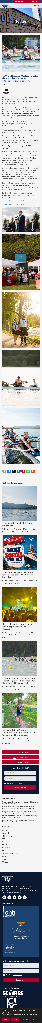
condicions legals (17, 783)
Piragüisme (6, 848)
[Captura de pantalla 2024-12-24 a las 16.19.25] (21, 931)
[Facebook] (4, 897)
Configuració (25, 1019)
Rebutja (15, 1019)
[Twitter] (14, 897)
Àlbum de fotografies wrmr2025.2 (13, 205)
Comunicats (6, 842)
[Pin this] (23, 471)
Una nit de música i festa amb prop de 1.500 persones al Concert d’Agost (18, 626)
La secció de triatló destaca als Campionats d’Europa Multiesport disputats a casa (20, 816)
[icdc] (21, 1005)
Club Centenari (7, 836)
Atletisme (5, 830)
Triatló (4, 859)
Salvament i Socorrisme (10, 853)
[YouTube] (25, 897)
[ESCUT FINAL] (5, 6)
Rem (3, 850)
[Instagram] (9, 897)
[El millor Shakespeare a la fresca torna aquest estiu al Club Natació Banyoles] (20, 536)
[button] (39, 5)
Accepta (6, 1019)
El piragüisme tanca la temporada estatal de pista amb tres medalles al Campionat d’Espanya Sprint (19, 680)
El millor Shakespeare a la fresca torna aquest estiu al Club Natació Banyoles (18, 575)
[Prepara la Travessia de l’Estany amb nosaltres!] (20, 487)
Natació (5, 845)
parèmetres (16, 1016)
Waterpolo (5, 862)
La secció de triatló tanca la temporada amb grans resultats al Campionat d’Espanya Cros (18, 732)
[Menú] (35, 5)
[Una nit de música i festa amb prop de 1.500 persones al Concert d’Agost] (20, 588)
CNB (3, 839)
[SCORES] (21, 994)
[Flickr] (20, 897)
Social (4, 856)
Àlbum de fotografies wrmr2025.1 (13, 201)
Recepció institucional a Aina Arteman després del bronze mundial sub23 (19, 821)
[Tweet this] (14, 471)
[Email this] (4, 471)
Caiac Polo (6, 833)
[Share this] (9, 471)
